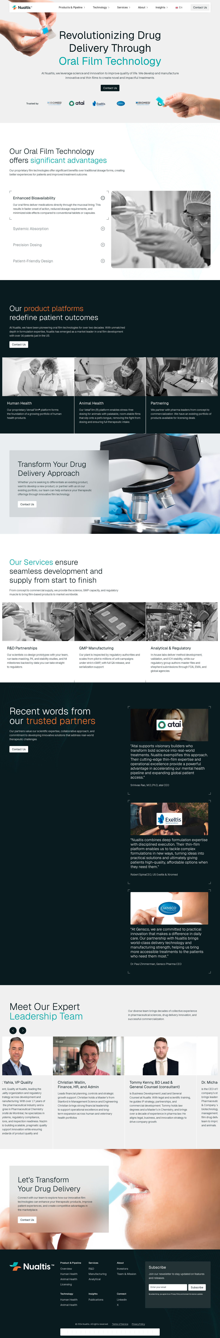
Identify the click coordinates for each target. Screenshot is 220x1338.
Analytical (95, 1279)
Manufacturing (98, 1274)
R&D (91, 1268)
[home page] (22, 7)
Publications (96, 1299)
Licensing (66, 1284)
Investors (122, 1268)
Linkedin (122, 1299)
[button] (72, 7)
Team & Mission (126, 1274)
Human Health (69, 1274)
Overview (66, 1268)
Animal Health (68, 1279)
